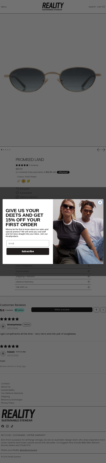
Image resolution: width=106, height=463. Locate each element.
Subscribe (28, 251)
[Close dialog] (100, 202)
